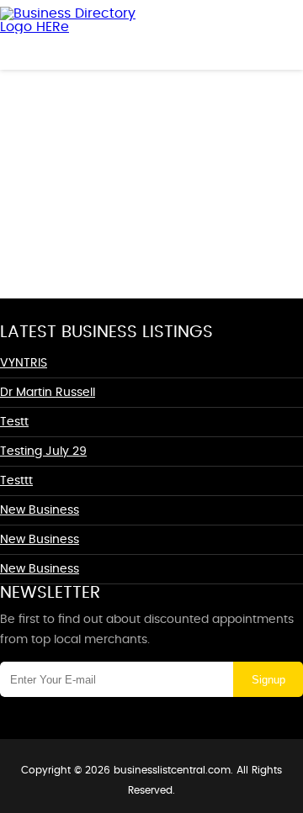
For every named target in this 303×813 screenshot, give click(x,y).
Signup (268, 679)
